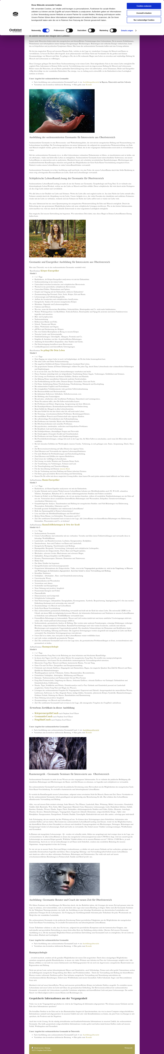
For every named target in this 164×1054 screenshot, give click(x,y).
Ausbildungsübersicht (91, 82)
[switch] (69, 30)
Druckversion (39, 1048)
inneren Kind (65, 468)
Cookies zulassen (144, 6)
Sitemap (47, 1048)
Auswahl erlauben (144, 13)
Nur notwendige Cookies (144, 20)
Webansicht (128, 1048)
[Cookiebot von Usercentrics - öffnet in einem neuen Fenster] (15, 30)
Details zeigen (127, 30)
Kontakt (89, 84)
